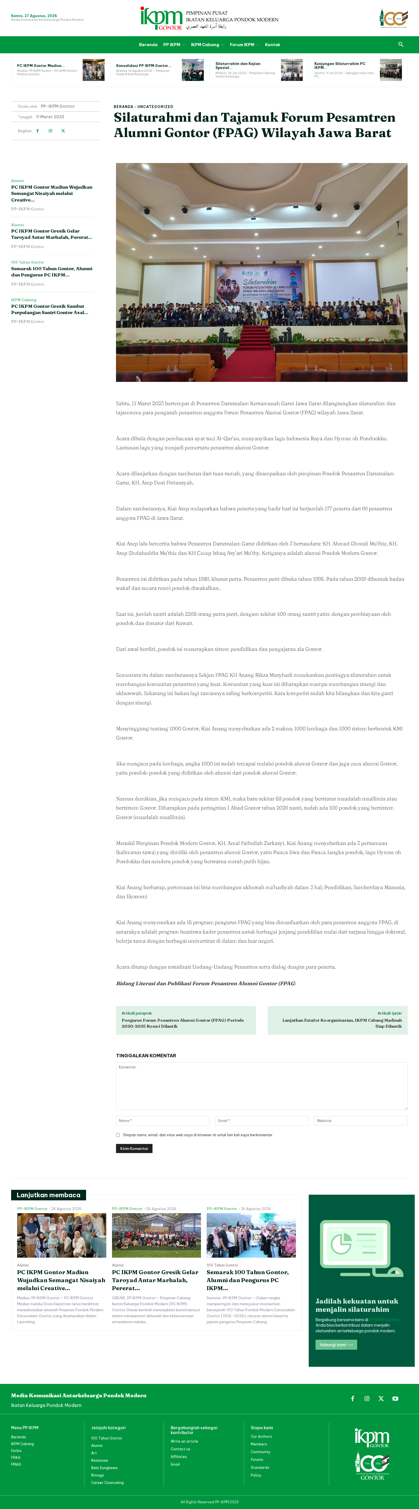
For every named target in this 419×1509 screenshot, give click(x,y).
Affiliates (179, 1457)
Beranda (123, 107)
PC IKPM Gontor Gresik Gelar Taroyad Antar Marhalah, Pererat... (51, 234)
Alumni (17, 181)
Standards (260, 1467)
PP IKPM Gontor (384, 1319)
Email (175, 1464)
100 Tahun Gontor (27, 262)
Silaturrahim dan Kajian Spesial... (238, 66)
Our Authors (261, 1436)
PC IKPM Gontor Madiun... (41, 66)
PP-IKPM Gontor (58, 106)
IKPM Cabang (23, 300)
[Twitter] (63, 131)
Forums (257, 1459)
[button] (401, 45)
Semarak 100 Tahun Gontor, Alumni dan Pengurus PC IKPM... (248, 1280)
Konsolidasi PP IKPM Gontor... (144, 66)
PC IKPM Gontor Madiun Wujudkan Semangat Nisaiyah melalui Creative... (51, 193)
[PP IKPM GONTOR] (209, 18)
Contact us (180, 1449)
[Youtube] (395, 1399)
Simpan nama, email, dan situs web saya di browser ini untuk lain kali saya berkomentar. (198, 1135)
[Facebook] (37, 131)
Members (259, 1444)
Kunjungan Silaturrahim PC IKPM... (339, 66)
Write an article (184, 1441)
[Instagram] (50, 131)
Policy (256, 1475)
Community (260, 1452)
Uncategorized (155, 107)
